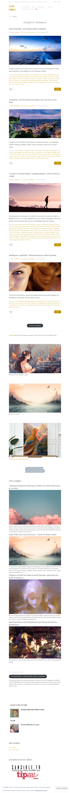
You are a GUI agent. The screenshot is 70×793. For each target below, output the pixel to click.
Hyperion (45, 76)
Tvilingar (38, 156)
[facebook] (53, 2)
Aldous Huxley (18, 224)
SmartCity (44, 154)
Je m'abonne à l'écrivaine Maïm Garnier (28, 676)
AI (15, 301)
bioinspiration (37, 74)
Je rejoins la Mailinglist (35, 325)
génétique (35, 228)
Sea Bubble (24, 82)
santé (41, 236)
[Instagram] (57, 2)
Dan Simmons (20, 150)
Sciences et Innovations (29, 32)
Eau (16, 76)
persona (39, 305)
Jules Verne (20, 78)
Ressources (40, 7)
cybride (16, 226)
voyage (22, 84)
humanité (45, 228)
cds (42, 74)
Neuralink (25, 234)
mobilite (33, 80)
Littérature (25, 7)
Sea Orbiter (30, 82)
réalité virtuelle (36, 236)
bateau (16, 74)
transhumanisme (13, 239)
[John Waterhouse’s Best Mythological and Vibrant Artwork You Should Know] (35, 658)
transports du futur (31, 156)
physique (17, 236)
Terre (54, 82)
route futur (18, 154)
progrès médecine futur (25, 236)
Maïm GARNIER (15, 32)
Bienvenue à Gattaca (35, 224)
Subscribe (25, 9)
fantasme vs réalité (17, 228)
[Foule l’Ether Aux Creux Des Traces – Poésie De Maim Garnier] (35, 565)
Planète (50, 80)
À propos (50, 7)
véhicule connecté (50, 156)
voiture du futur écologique (37, 158)
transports (17, 84)
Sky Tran (39, 154)
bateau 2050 (21, 74)
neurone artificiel (32, 234)
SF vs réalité (33, 154)
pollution (55, 80)
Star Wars (36, 82)
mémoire (11, 234)
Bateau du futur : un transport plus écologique (27, 28)
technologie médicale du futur (50, 238)
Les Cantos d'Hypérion (49, 232)
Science (11, 82)
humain (40, 228)
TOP (13, 84)
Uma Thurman (21, 239)
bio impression (44, 224)
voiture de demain (25, 158)
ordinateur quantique (50, 234)
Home (10, 16)
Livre (19, 80)
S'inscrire (11, 335)
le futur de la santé (14, 232)
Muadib (38, 80)
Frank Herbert (35, 76)
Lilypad (16, 80)
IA (48, 76)
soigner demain (24, 238)
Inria (15, 152)
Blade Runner (41, 301)
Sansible (12, 8)
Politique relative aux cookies (41, 790)
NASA (12, 154)
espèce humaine (40, 226)
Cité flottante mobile (49, 74)
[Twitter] (55, 2)
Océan (41, 80)
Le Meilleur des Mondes (26, 232)
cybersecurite (51, 301)
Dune (13, 76)
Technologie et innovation (45, 82)
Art (33, 7)
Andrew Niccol (25, 224)
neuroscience (41, 234)
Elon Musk (32, 150)
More (57, 89)
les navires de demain (47, 78)
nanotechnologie (18, 234)
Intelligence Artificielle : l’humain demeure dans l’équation (32, 255)
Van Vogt (43, 156)
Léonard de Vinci (39, 152)
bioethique (51, 224)
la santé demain (56, 230)
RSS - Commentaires (14, 749)
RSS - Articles (12, 747)
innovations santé (18, 230)
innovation (52, 76)
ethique (53, 226)
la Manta (26, 78)
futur (40, 76)
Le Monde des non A (38, 232)
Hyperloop (53, 150)
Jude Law (37, 230)
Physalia (46, 80)
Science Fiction (17, 82)
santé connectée (48, 236)
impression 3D (42, 303)
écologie (20, 76)
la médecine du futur (46, 230)
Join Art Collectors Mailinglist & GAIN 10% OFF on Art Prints (34, 470)
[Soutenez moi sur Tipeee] (26, 779)
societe (49, 154)
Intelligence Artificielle (22, 152)
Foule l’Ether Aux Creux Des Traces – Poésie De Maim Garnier (32, 534)
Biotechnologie (33, 301)
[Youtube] (59, 2)
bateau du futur (29, 74)
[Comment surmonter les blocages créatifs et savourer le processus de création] (35, 524)
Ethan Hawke (47, 226)
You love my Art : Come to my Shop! (18, 459)
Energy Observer (27, 76)
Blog (32, 9)
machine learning (26, 80)
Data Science (15, 303)
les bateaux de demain (35, 78)
